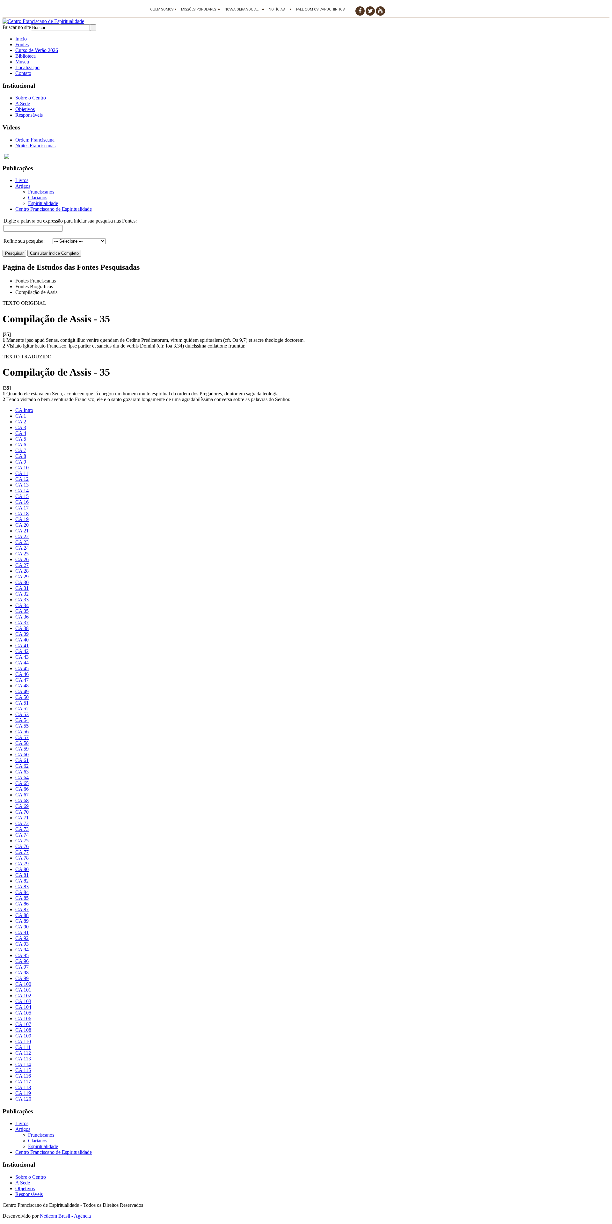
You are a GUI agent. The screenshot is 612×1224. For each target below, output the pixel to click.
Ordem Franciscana (35, 140)
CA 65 (22, 783)
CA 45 (22, 668)
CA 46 (22, 674)
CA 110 (23, 1041)
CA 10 (22, 467)
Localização (27, 67)
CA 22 (22, 536)
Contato (23, 73)
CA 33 (22, 599)
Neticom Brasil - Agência (65, 1216)
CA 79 (22, 863)
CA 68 (22, 800)
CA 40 (22, 639)
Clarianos (37, 197)
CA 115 (23, 1070)
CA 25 (22, 553)
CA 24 (22, 548)
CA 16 (22, 502)
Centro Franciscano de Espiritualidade (53, 209)
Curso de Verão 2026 (36, 50)
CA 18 (22, 513)
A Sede (22, 103)
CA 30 (22, 582)
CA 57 (22, 737)
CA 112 (23, 1053)
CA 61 (22, 760)
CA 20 (22, 525)
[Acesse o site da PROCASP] (306, 156)
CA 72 (22, 823)
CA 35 (22, 611)
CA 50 (22, 697)
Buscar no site (17, 27)
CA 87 (22, 909)
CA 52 (22, 708)
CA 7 (20, 450)
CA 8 (20, 456)
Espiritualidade (43, 203)
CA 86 (22, 903)
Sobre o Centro (30, 97)
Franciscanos (41, 191)
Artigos (22, 186)
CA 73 (22, 829)
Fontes (22, 44)
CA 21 (22, 530)
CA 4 (20, 433)
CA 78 (22, 858)
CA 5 (20, 439)
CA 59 (22, 748)
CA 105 (23, 1012)
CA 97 (22, 967)
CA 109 (23, 1035)
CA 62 (22, 766)
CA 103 (23, 1001)
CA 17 (22, 507)
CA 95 (22, 955)
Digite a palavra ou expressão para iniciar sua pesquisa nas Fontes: (70, 221)
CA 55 (22, 726)
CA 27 (22, 565)
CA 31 (22, 588)
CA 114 (23, 1064)
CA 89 (22, 921)
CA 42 (22, 651)
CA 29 (22, 576)
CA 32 (22, 594)
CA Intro (24, 410)
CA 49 (22, 691)
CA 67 (22, 794)
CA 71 (22, 817)
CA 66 (22, 789)
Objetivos (25, 109)
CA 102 (23, 995)
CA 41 (22, 645)
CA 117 (23, 1081)
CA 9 (20, 462)
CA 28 (22, 571)
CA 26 (22, 559)
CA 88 (22, 915)
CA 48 (22, 685)
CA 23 (22, 542)
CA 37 (22, 622)
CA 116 (23, 1076)
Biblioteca (25, 56)
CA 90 (22, 926)
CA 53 (22, 714)
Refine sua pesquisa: (24, 241)
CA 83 (22, 886)
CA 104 (23, 1007)
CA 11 (21, 473)
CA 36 (22, 616)
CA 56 (22, 731)
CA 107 (23, 1024)
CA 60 (22, 754)
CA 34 (22, 605)
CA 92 (22, 938)
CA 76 (22, 846)
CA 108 (23, 1030)
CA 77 (22, 852)
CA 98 (22, 972)
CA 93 (22, 944)
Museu (22, 61)
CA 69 (22, 806)
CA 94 (22, 949)
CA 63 (22, 771)
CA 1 (20, 416)
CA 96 (22, 961)
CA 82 (22, 880)
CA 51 (22, 703)
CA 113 (23, 1058)
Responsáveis (29, 115)
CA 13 (22, 484)
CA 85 (22, 898)
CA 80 (22, 869)
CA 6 (20, 444)
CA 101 (23, 990)
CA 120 (23, 1099)
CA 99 (22, 978)
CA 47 (22, 680)
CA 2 (20, 421)
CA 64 (22, 777)
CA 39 (22, 634)
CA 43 (22, 657)
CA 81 (22, 875)
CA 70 (22, 812)
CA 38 (22, 628)
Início (21, 38)
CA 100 (23, 984)
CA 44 (22, 662)
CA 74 (22, 835)
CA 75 (22, 840)
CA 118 (23, 1087)
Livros (21, 180)
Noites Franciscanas (35, 145)
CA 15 (22, 496)
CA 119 (23, 1093)
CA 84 (22, 892)
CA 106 (23, 1018)
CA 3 (20, 427)
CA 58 (22, 743)
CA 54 (22, 720)
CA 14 (22, 490)
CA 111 (23, 1047)
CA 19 (22, 519)
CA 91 (22, 932)
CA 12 (22, 479)
